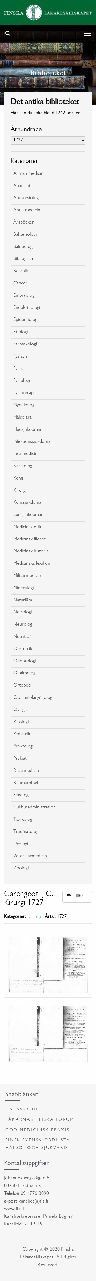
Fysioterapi (24, 393)
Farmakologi (25, 344)
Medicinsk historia (31, 551)
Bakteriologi (25, 235)
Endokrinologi (26, 308)
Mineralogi (23, 588)
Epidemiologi (25, 320)
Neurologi (23, 624)
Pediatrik (21, 734)
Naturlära (22, 600)
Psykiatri (21, 759)
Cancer (20, 283)
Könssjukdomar (28, 503)
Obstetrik (22, 649)
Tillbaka (79, 896)
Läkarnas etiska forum (39, 1120)
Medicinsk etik (27, 527)
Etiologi (20, 332)
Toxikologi (23, 819)
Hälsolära (22, 417)
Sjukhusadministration (34, 807)
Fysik (18, 369)
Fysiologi (21, 381)
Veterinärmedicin (30, 856)
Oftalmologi (25, 673)
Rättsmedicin (26, 771)
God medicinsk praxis (37, 1130)
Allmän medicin (28, 174)
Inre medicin (25, 454)
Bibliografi (23, 259)
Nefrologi (22, 612)
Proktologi (23, 746)
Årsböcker (23, 222)
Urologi (20, 844)
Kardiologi (23, 466)
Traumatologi (26, 832)
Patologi (21, 722)
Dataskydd (21, 1110)
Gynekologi (24, 405)
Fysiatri (20, 356)
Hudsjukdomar (27, 430)
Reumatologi (25, 783)
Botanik (20, 271)
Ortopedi (22, 685)
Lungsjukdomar (28, 515)
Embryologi (24, 296)
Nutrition (22, 637)
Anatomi (21, 186)
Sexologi (21, 795)
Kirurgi (20, 491)
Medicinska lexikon (31, 563)
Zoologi (21, 868)
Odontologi (24, 661)
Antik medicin (26, 210)
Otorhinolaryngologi (33, 698)
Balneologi (23, 247)
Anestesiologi (26, 198)
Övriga (20, 710)
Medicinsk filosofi (29, 539)
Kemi (18, 478)
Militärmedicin (27, 576)
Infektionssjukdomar (32, 442)
